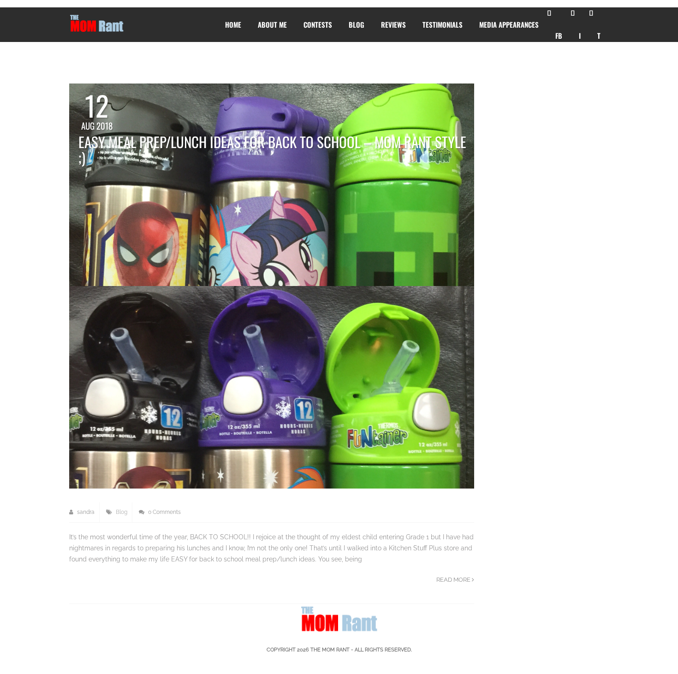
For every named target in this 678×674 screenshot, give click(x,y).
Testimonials (442, 24)
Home (233, 24)
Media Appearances (509, 24)
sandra (85, 512)
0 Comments (164, 512)
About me (272, 24)
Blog (356, 24)
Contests (317, 24)
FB (558, 35)
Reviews (393, 24)
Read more (454, 579)
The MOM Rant (330, 650)
